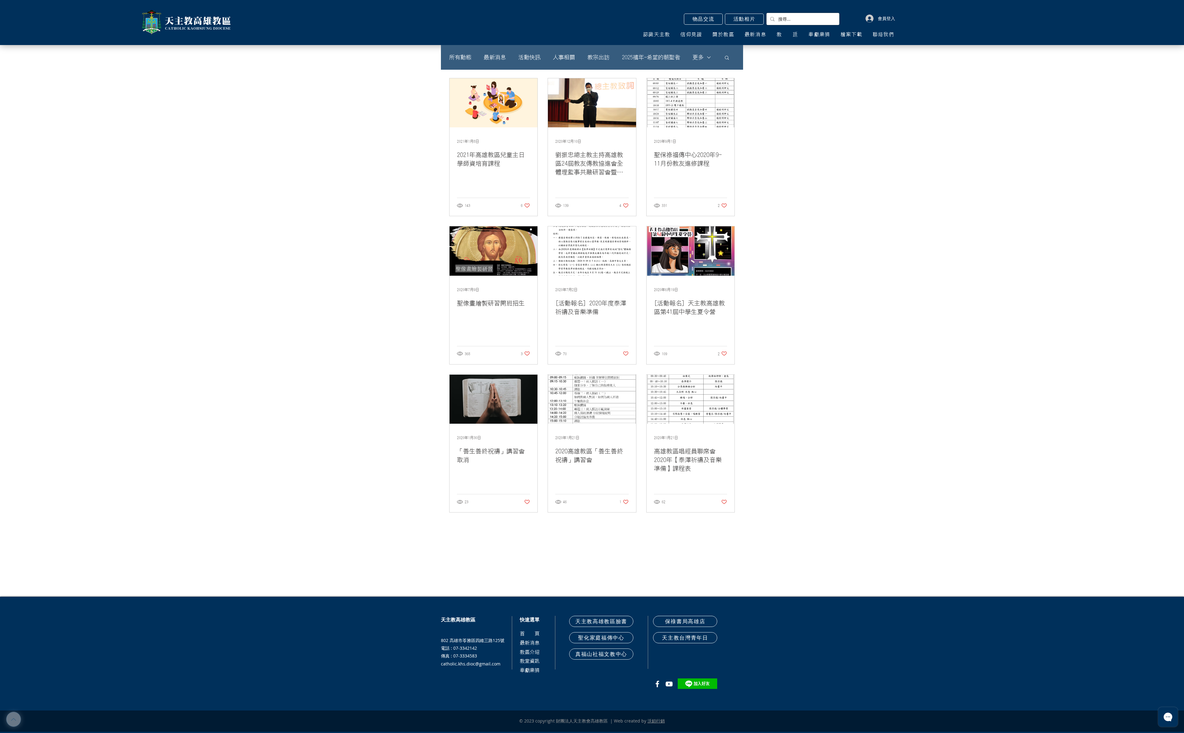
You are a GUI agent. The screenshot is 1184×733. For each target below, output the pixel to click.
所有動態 (460, 57)
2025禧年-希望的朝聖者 (651, 57)
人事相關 (564, 57)
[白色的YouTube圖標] (669, 684)
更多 (698, 57)
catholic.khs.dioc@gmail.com (470, 664)
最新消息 (495, 57)
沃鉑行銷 (656, 721)
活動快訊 (529, 57)
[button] (703, 19)
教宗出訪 (598, 57)
